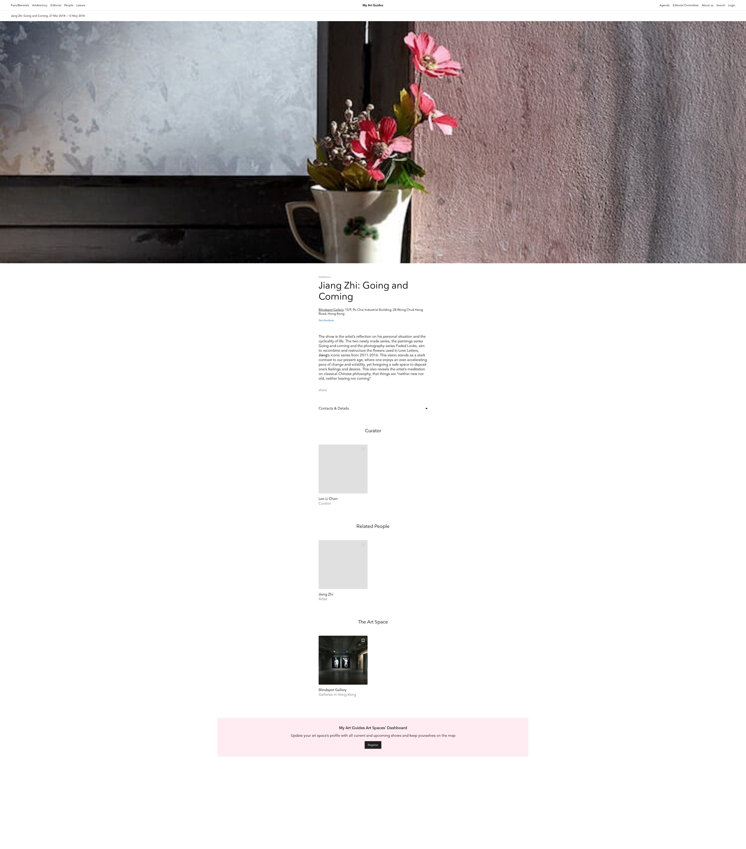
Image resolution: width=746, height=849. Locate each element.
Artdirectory (39, 5)
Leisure (80, 5)
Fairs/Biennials (20, 5)
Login (731, 5)
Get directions (326, 320)
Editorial (56, 5)
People (68, 5)
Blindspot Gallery (331, 310)
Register (373, 745)
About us (707, 5)
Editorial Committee (686, 5)
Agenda (665, 5)
